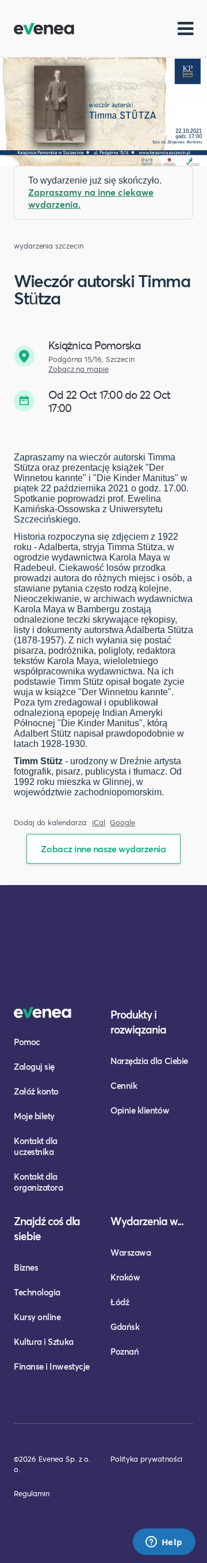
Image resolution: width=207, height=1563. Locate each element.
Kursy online (37, 1316)
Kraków (125, 1277)
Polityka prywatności (146, 1459)
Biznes (26, 1267)
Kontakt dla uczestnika (35, 1146)
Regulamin (31, 1493)
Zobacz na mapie (78, 369)
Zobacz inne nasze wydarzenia (103, 849)
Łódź (119, 1301)
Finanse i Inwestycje (52, 1366)
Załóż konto (36, 1091)
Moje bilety (34, 1116)
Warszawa (130, 1252)
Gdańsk (124, 1326)
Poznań (124, 1351)
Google (122, 822)
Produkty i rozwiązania (138, 1021)
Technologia (37, 1292)
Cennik (123, 1085)
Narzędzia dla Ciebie (149, 1060)
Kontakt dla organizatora (38, 1182)
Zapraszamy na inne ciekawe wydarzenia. (91, 198)
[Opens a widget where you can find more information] (163, 1542)
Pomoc (27, 1041)
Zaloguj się (34, 1066)
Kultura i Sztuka (44, 1341)
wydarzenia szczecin (48, 246)
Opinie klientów (139, 1110)
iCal (98, 822)
